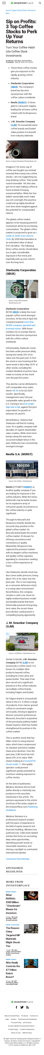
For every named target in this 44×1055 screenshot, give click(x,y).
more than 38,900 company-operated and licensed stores (20, 325)
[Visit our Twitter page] (22, 1007)
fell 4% (15, 390)
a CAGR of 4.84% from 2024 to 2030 (21, 235)
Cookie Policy (13, 1029)
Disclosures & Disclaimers (27, 1019)
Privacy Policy (16, 1022)
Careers (13, 1019)
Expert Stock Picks (19, 10)
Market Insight (11, 892)
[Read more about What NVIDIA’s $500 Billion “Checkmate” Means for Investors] (31, 895)
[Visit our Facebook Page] (16, 1007)
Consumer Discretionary (17, 859)
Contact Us (34, 1016)
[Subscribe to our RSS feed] (27, 1007)
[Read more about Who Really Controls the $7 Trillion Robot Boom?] (31, 963)
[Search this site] (40, 2)
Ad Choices (27, 1022)
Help (7, 1019)
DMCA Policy (27, 1033)
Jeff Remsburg (11, 982)
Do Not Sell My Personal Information (21, 1026)
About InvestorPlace (12, 1016)
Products (24, 1016)
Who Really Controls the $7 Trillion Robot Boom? (13, 969)
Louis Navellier (12, 917)
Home (8, 10)
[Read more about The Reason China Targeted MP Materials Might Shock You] (31, 928)
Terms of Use (16, 1033)
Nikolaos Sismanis (14, 61)
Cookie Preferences (27, 1029)
